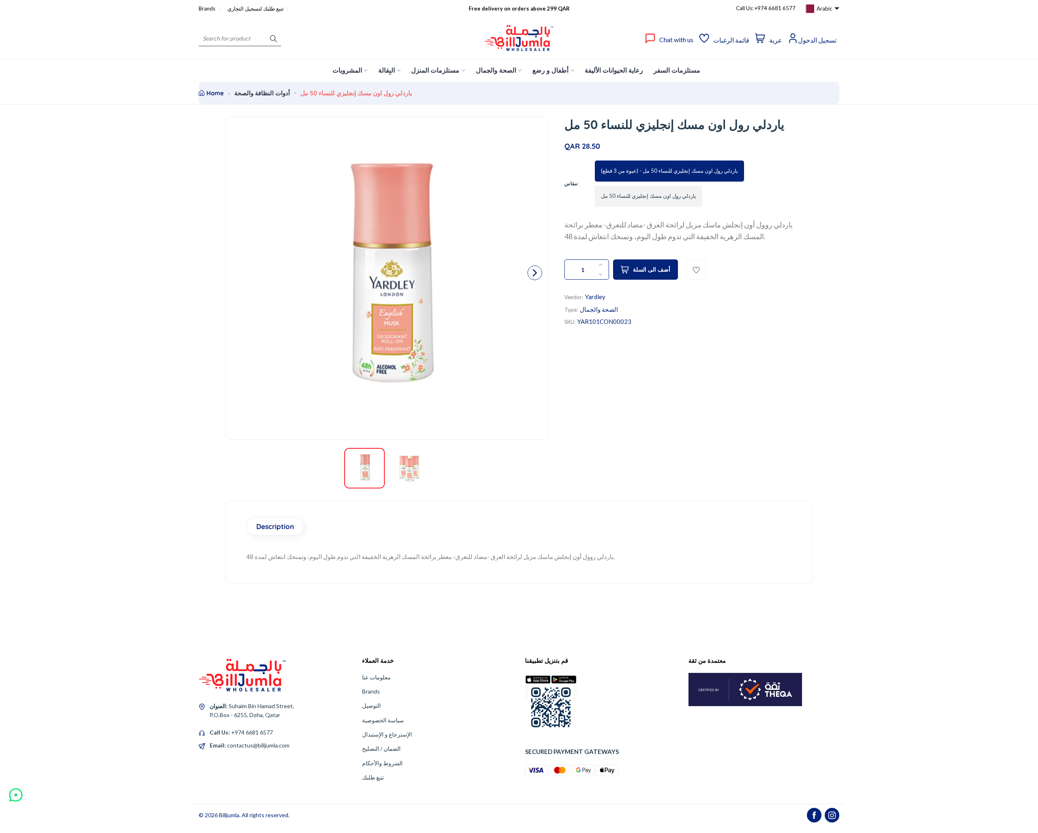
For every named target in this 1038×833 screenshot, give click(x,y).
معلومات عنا (376, 677)
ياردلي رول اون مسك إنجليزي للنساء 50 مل (648, 196)
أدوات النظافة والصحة (262, 93)
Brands (208, 8)
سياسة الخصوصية (383, 720)
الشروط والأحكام (382, 763)
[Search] (273, 38)
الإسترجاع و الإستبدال (387, 734)
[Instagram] (832, 815)
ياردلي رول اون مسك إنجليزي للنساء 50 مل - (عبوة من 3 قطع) (669, 170)
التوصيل (371, 705)
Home (215, 93)
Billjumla (229, 815)
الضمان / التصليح (381, 748)
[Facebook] (814, 815)
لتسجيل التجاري (244, 8)
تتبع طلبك (373, 777)
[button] (535, 273)
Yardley (595, 296)
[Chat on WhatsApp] (16, 792)
